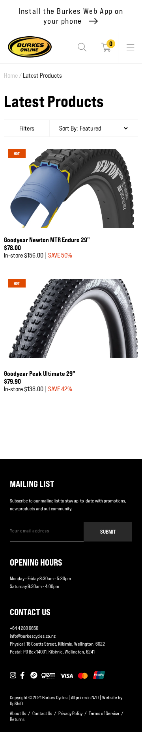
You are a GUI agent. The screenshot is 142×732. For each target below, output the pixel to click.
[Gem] (48, 675)
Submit (108, 531)
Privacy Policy (70, 713)
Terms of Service (104, 713)
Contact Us (42, 713)
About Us (18, 713)
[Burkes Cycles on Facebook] (23, 675)
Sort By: (68, 128)
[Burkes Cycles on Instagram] (13, 675)
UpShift (16, 703)
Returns (17, 719)
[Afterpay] (33, 675)
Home (13, 75)
